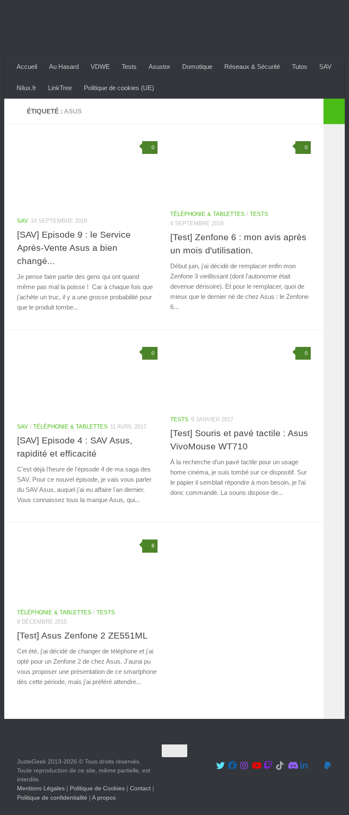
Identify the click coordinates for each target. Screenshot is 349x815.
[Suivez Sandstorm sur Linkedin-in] (304, 765)
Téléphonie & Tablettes (207, 214)
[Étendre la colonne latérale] (334, 111)
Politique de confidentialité (52, 797)
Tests (129, 66)
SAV (325, 66)
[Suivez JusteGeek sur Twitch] (268, 765)
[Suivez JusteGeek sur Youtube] (256, 765)
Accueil (27, 66)
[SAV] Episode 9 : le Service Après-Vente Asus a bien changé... (74, 248)
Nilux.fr (26, 87)
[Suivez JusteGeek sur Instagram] (244, 765)
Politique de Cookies (97, 788)
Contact (140, 788)
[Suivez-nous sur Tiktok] (280, 765)
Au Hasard (64, 66)
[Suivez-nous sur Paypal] (327, 765)
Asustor (159, 66)
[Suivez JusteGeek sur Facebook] (232, 765)
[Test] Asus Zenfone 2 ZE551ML (82, 635)
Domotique (197, 66)
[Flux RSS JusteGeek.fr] (316, 765)
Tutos (299, 66)
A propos (104, 797)
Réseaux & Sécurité (252, 66)
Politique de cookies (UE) (119, 87)
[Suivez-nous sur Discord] (292, 765)
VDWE (100, 66)
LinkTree (60, 87)
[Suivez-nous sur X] (220, 765)
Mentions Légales (41, 788)
